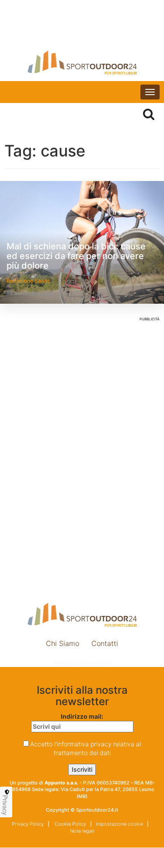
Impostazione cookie (82, 662)
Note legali (82, 831)
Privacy (5, 805)
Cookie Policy (69, 824)
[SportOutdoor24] (82, 62)
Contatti (104, 643)
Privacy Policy (28, 824)
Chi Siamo (62, 643)
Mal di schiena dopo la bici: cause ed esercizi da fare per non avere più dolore (76, 256)
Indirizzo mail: (82, 716)
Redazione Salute (28, 280)
